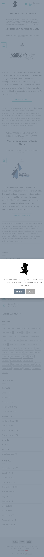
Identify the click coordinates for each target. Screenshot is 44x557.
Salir (30, 292)
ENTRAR (19, 292)
